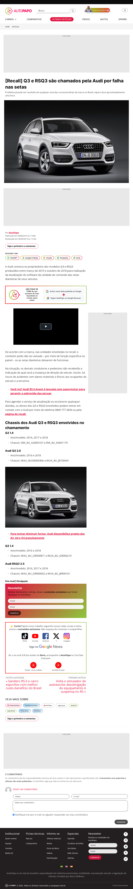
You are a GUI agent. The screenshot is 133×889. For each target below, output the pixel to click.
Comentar (121, 822)
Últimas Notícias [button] (61, 19)
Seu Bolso (25, 711)
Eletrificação (52, 858)
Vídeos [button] (86, 19)
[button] (73, 11)
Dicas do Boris (53, 848)
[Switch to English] (66, 866)
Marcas (29, 838)
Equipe (8, 843)
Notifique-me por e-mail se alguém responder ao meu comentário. (51, 814)
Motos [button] (104, 19)
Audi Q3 (73, 705)
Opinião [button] (122, 19)
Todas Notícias (14, 705)
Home (7, 27)
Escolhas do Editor (31, 705)
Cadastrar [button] (14, 613)
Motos (49, 843)
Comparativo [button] (34, 19)
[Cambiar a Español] (71, 866)
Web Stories (73, 853)
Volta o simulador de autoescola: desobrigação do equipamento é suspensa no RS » (67, 686)
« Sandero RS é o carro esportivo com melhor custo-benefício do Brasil (23, 684)
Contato (8, 848)
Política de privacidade (120, 885)
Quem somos (11, 838)
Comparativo (31, 843)
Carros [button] (9, 19)
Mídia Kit (9, 853)
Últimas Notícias (54, 838)
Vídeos (38, 711)
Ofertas (71, 858)
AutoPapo (14, 232)
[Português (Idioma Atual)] (61, 866)
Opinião (71, 838)
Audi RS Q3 (11, 711)
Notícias (15, 27)
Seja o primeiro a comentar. (21, 246)
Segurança (61, 705)
